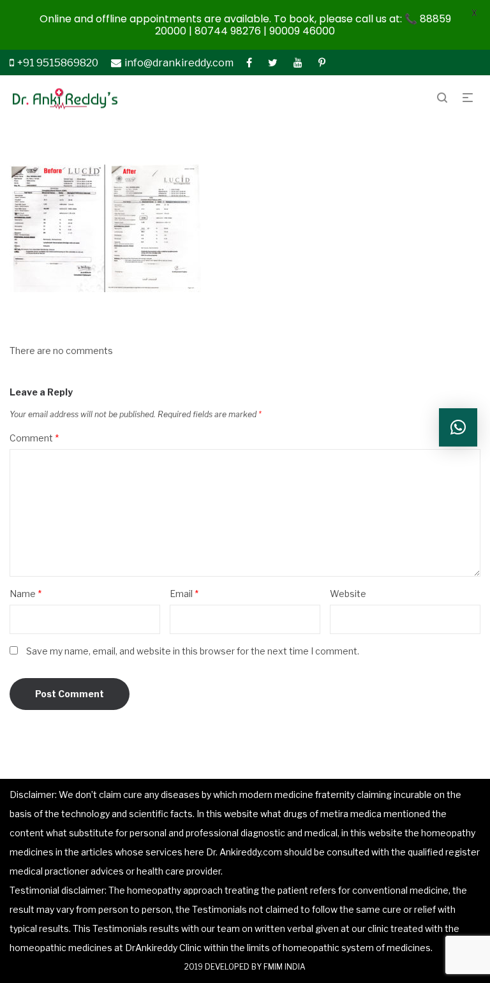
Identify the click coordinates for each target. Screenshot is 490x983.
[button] (458, 427)
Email (184, 593)
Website (348, 593)
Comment (34, 437)
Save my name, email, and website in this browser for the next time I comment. (192, 651)
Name (25, 593)
